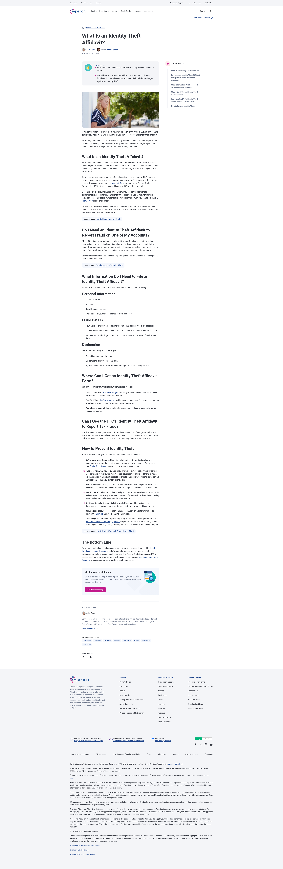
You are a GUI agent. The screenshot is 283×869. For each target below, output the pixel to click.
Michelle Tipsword (112, 49)
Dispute (136, 640)
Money (114, 11)
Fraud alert (107, 640)
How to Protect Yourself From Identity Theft (115, 531)
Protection (103, 11)
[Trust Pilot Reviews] (203, 738)
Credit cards (162, 695)
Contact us (209, 754)
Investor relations (191, 754)
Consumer (73, 3)
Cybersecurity (87, 640)
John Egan (91, 49)
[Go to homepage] (83, 27)
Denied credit (125, 695)
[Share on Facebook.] (84, 656)
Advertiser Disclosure (202, 18)
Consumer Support (176, 3)
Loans (137, 11)
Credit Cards (126, 11)
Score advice (87, 644)
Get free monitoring (95, 590)
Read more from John (90, 629)
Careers (175, 754)
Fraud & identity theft (95, 28)
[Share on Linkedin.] (91, 656)
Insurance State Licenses (79, 850)
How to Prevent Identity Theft (183, 106)
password (99, 514)
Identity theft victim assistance (131, 700)
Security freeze (127, 640)
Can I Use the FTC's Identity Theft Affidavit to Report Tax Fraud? (184, 100)
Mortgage (161, 708)
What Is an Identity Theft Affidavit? (185, 71)
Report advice (146, 640)
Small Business (86, 3)
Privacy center (101, 754)
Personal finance (164, 717)
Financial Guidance (194, 3)
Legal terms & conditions (79, 754)
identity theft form (116, 183)
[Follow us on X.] (200, 745)
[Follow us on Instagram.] (206, 745)
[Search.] (211, 11)
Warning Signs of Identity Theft (109, 265)
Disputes (123, 691)
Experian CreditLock (196, 704)
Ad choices (162, 754)
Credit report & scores (166, 682)
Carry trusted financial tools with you (88, 741)
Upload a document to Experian (132, 713)
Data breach (97, 640)
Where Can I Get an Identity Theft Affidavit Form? (184, 93)
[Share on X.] (87, 656)
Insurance (147, 11)
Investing (161, 713)
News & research (164, 722)
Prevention (117, 640)
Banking (161, 691)
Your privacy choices (163, 741)
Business (99, 3)
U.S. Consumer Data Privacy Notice (126, 754)
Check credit (193, 691)
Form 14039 (87, 201)
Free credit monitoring (196, 682)
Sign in (202, 11)
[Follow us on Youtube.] (211, 745)
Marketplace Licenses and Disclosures (85, 845)
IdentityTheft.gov (110, 392)
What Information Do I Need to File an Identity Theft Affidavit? (185, 86)
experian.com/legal (175, 764)
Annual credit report (195, 708)
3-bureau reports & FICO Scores (200, 686)
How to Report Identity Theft (108, 219)
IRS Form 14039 (107, 400)
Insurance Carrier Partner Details (82, 854)
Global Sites (209, 3)
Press (149, 754)
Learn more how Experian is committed (128, 741)
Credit (93, 11)
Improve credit (193, 695)
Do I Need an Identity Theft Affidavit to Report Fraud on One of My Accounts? (185, 77)
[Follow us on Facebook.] (195, 745)
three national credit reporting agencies (103, 521)
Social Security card (98, 466)
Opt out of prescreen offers (130, 708)
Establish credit (194, 700)
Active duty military (127, 704)
